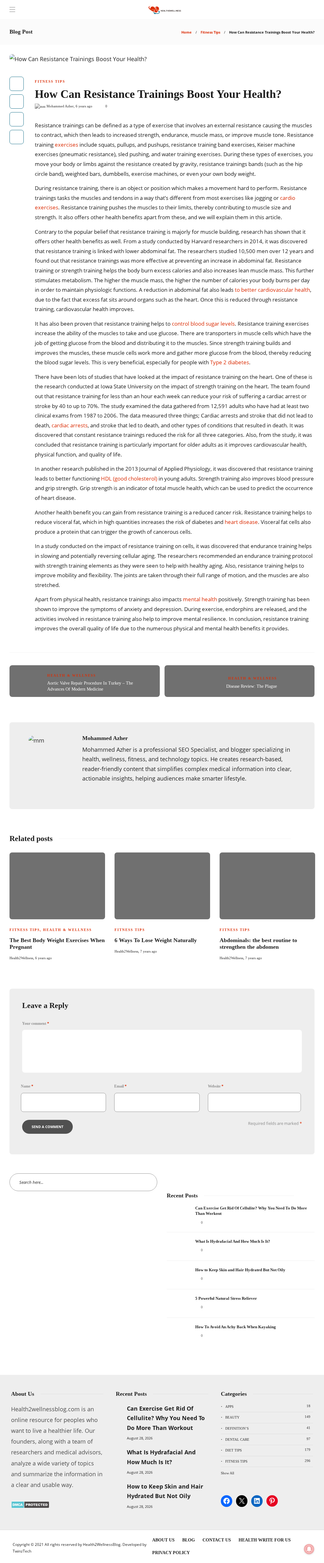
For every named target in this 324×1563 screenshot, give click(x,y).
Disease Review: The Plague (251, 686)
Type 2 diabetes (229, 362)
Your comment (35, 1023)
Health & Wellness (71, 675)
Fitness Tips (210, 32)
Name (27, 1086)
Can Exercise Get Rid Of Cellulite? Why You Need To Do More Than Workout (166, 1418)
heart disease (241, 522)
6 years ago (84, 106)
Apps (267, 1406)
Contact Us (216, 1540)
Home (186, 32)
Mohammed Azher (60, 106)
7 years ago (148, 951)
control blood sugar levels (203, 323)
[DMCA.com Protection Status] (30, 1506)
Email (120, 1086)
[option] (57, 905)
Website (215, 1086)
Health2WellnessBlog (102, 1544)
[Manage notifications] (309, 1549)
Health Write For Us (265, 1540)
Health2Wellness (21, 958)
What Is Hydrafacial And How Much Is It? (161, 1457)
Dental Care (267, 1439)
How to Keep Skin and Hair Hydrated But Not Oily (165, 1491)
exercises (66, 144)
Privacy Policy (171, 1552)
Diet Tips (267, 1450)
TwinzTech (22, 1551)
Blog (188, 1540)
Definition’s (267, 1428)
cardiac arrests (70, 425)
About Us (163, 1540)
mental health (200, 599)
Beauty (267, 1417)
